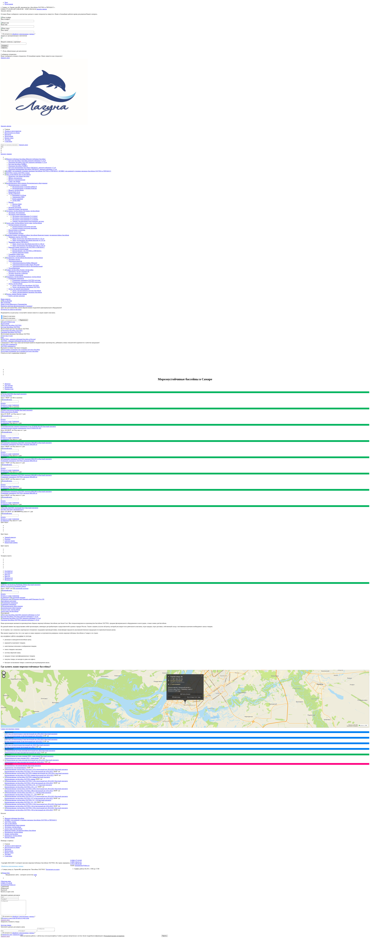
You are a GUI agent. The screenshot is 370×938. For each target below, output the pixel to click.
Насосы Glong (17, 204)
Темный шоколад (10, 537)
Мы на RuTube (5, 302)
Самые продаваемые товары (10, 729)
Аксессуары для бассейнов (9, 611)
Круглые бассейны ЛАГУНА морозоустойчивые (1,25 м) (19, 616)
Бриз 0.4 (7, 574)
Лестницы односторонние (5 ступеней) (25, 219)
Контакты (8, 134)
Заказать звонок (41, 9)
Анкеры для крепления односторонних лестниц (28, 221)
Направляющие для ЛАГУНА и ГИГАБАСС (27, 251)
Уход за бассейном (11, 823)
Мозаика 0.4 (9, 578)
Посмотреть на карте (53, 869)
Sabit (35, 875)
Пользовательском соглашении (114, 936)
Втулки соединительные (20, 249)
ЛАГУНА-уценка (10, 822)
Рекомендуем (9, 389)
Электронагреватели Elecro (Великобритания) (27, 266)
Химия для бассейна (11, 834)
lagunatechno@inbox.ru (82, 865)
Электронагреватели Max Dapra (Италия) (25, 264)
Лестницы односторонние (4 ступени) (24, 218)
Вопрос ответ (9, 138)
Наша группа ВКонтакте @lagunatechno (14, 304)
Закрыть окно (5, 58)
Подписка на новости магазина (11, 309)
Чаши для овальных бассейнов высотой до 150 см (28, 245)
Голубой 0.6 (8, 573)
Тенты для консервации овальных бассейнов (27, 292)
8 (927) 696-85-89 (18, 9)
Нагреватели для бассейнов (14, 832)
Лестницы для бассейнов (13, 827)
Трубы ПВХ (16, 200)
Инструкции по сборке (12, 133)
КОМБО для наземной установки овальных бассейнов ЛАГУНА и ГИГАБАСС (31, 820)
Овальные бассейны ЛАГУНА (11, 332)
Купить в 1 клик (6, 405)
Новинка (8, 384)
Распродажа (8, 387)
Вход (6, 2)
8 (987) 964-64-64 (30, 9)
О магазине (8, 141)
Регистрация (9, 4)
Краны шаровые (17, 199)
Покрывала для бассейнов (13, 835)
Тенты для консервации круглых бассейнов (26, 290)
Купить (3, 403)
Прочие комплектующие (20, 252)
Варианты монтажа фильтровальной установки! (16, 306)
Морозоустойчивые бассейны (14, 818)
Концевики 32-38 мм (19, 195)
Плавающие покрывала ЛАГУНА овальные (26, 282)
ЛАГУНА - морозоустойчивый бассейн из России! (17, 341)
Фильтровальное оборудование (11, 608)
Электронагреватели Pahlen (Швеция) (24, 263)
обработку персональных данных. (23, 34)
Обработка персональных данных (12, 866)
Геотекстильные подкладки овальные (24, 228)
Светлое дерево (10, 541)
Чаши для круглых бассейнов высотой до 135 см (28, 238)
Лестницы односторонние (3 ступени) (24, 216)
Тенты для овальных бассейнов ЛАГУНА (26, 287)
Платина (7, 539)
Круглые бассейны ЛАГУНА (10, 327)
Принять (164, 936)
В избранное (5, 407)
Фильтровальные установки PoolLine (24, 188)
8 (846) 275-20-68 (6, 9)
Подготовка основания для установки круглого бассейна (19, 351)
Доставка (8, 140)
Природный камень (11, 542)
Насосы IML (16, 206)
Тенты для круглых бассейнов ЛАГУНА (25, 285)
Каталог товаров (6, 154)
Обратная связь (6, 881)
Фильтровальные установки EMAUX (24, 186)
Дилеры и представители (13, 131)
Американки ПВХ (18, 197)
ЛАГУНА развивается (8, 346)
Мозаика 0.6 (9, 579)
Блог (2, 337)
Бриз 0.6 (7, 576)
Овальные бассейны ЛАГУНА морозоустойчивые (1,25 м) (20, 620)
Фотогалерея (9, 136)
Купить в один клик (22, 918)
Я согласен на (19, 34)
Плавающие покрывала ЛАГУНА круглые (26, 280)
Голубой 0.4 (8, 571)
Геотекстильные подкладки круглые (24, 226)
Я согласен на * (19, 916)
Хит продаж (9, 385)
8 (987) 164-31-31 (76, 862)
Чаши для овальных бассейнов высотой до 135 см (28, 240)
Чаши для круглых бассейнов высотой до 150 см (28, 244)
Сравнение (15, 405)
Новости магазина (9, 316)
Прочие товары (10, 837)
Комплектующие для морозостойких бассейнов (20, 830)
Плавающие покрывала (8, 604)
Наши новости (5, 299)
